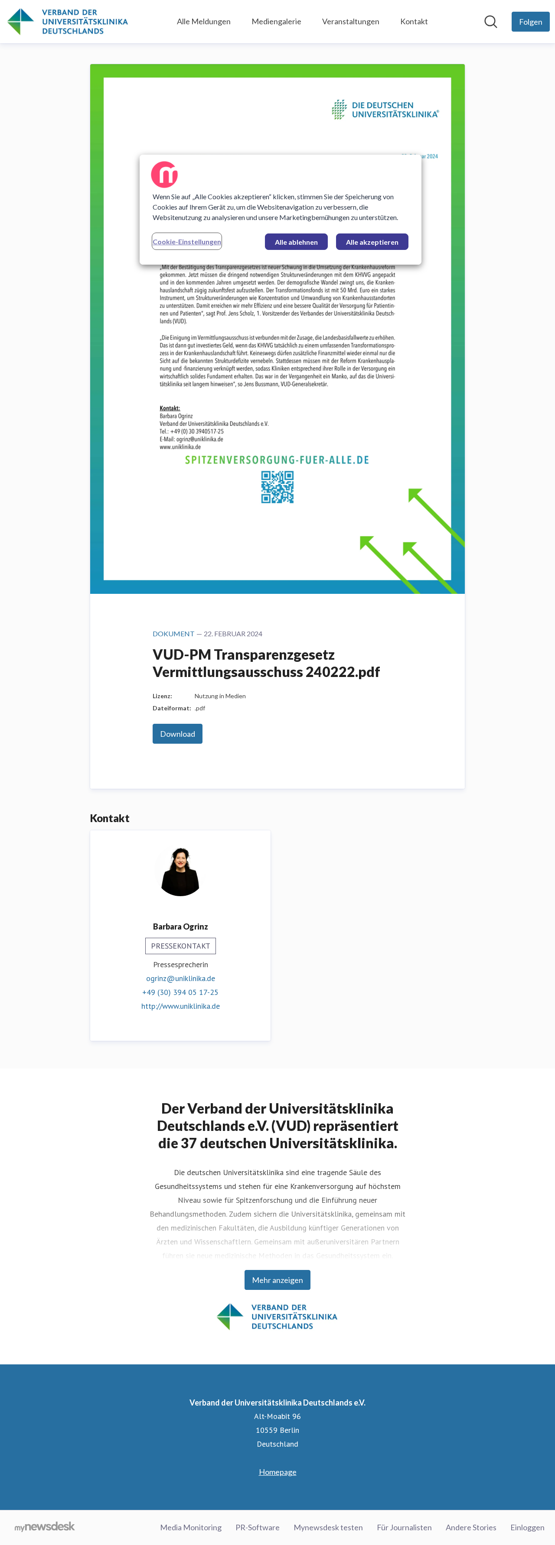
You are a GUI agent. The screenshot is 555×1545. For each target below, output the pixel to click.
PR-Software (257, 1527)
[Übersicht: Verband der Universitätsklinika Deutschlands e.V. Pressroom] (68, 21)
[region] (280, 210)
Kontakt (414, 21)
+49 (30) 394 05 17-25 (180, 992)
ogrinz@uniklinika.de (180, 978)
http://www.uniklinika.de (180, 1006)
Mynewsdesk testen (328, 1527)
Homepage (278, 1472)
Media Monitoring (191, 1527)
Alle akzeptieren (372, 242)
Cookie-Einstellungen (187, 241)
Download (177, 733)
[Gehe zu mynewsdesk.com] (44, 1528)
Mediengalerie (276, 21)
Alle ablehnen (296, 242)
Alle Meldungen (204, 21)
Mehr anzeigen (277, 1280)
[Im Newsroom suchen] (491, 22)
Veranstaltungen (350, 21)
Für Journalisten (404, 1527)
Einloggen (527, 1527)
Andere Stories (471, 1527)
